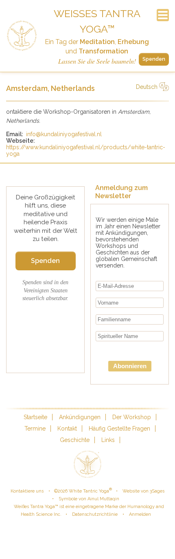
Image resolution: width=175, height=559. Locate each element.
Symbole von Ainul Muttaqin (89, 499)
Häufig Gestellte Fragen (119, 428)
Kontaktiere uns (27, 491)
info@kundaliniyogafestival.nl (64, 134)
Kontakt (67, 428)
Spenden (153, 59)
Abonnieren (130, 365)
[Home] (21, 36)
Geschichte (75, 440)
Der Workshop (131, 417)
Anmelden (140, 514)
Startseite (35, 417)
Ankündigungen (80, 417)
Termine (35, 428)
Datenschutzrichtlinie (95, 514)
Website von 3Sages (143, 491)
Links (108, 440)
